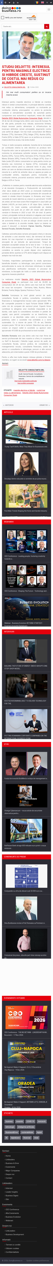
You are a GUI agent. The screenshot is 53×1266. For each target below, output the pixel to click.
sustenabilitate (27, 1140)
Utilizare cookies (12, 1256)
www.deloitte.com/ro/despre (38, 360)
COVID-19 (30, 1129)
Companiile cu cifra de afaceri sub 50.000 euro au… (23, 893)
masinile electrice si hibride (24, 390)
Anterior (9, 405)
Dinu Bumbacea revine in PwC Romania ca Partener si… (25, 926)
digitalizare (15, 1145)
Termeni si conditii (13, 1252)
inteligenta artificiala (26, 1134)
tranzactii (41, 1129)
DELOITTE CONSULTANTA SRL (14, 87)
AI (6, 1145)
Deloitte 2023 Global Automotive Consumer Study (22, 118)
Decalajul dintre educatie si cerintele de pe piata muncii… (25, 479)
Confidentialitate (12, 1260)
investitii (19, 1129)
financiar (27, 1145)
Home (8, 1163)
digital (39, 1140)
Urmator (43, 405)
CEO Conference (12, 1217)
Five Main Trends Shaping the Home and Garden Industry (25, 511)
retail (36, 1145)
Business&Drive (12, 1140)
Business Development (15, 1242)
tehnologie (10, 1134)
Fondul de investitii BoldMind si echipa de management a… (26, 781)
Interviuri (9, 1196)
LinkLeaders (10, 1238)
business (9, 1129)
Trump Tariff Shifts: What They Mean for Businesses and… (26, 447)
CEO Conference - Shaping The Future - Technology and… (26, 588)
